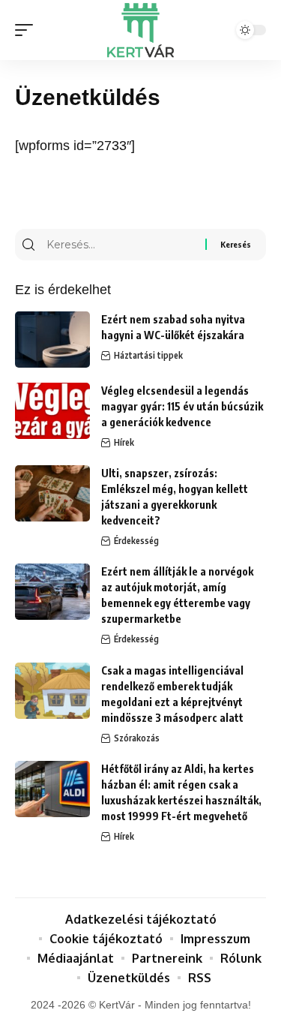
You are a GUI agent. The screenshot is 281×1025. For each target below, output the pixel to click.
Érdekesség (136, 540)
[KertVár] (141, 30)
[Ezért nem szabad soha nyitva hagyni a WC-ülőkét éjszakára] (52, 339)
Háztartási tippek (148, 355)
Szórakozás (137, 738)
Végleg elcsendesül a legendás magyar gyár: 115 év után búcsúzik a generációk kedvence (182, 406)
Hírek (124, 442)
